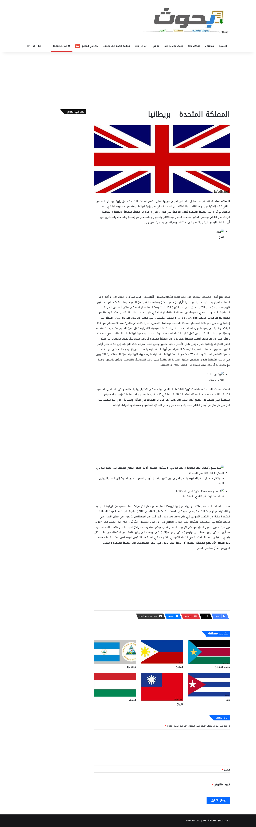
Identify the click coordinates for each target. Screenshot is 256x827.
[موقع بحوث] (186, 20)
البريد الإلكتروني (221, 784)
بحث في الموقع (87, 46)
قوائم (156, 46)
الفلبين (179, 667)
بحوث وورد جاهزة (173, 46)
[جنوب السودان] (209, 652)
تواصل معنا (140, 46)
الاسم (226, 770)
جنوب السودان (222, 667)
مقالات (210, 46)
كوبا (228, 700)
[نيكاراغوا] (115, 652)
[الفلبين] (162, 652)
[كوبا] (209, 684)
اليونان (132, 700)
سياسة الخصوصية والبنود (116, 46)
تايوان (180, 704)
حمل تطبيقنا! (60, 46)
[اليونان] (115, 684)
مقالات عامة (194, 46)
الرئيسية (223, 46)
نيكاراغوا (131, 667)
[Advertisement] (128, 79)
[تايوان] (162, 687)
